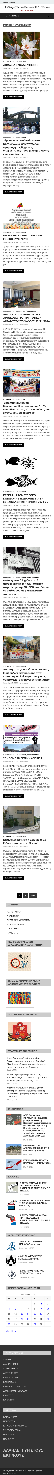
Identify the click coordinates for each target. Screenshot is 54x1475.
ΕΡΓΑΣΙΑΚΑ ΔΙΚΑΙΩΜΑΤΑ (19, 920)
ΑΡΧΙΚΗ (7, 1359)
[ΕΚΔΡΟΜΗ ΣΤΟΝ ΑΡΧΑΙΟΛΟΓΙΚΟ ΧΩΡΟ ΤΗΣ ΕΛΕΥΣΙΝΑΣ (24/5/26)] (13, 1145)
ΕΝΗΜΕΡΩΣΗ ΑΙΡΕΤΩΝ (14, 1386)
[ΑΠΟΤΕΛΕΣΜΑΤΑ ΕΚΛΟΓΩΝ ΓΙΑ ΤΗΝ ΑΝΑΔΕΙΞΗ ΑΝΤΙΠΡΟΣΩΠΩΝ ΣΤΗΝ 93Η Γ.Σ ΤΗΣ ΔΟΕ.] (12, 1215)
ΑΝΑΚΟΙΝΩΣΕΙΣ (21, 61)
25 (9, 1324)
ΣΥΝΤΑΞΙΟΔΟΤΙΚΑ (15, 924)
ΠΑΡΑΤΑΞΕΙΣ (13, 928)
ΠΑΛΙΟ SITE (12, 933)
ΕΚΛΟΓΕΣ (8, 1395)
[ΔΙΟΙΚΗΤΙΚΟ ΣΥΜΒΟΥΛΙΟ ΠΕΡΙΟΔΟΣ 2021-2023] (12, 1271)
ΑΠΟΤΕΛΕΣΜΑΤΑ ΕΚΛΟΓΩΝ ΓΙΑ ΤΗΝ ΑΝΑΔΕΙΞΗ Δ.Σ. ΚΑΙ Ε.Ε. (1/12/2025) (34, 1203)
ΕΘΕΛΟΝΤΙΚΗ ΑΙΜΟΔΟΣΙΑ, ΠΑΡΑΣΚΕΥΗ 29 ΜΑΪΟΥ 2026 (37, 1161)
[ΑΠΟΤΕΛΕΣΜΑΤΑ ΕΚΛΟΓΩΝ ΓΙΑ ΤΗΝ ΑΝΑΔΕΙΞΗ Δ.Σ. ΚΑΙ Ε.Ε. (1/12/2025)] (11, 1200)
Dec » (13, 1331)
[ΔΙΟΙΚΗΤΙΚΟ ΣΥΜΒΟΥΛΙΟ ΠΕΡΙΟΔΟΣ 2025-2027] (11, 1242)
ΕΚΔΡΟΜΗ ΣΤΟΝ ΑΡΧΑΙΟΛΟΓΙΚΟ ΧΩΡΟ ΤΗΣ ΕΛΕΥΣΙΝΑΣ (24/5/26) (36, 1148)
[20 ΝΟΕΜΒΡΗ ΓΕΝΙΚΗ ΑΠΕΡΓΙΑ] (27, 738)
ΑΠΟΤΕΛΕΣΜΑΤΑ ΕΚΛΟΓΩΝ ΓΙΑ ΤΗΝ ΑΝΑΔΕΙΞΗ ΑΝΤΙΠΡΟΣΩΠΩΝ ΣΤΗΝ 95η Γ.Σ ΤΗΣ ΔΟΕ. (35, 1187)
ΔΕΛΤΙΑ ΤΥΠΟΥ (21, 311)
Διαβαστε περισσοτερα (12, 96)
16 (41, 1314)
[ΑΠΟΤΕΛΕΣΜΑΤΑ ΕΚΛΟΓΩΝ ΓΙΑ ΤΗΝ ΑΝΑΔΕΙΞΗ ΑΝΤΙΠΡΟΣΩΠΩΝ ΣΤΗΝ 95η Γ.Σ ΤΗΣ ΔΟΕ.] (12, 1183)
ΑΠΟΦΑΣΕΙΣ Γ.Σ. (11, 1368)
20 (22, 1319)
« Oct (8, 1331)
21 (28, 1319)
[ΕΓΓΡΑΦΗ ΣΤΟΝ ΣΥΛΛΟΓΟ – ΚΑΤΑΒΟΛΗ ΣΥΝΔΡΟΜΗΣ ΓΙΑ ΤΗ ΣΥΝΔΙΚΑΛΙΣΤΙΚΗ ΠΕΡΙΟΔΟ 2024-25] (27, 472)
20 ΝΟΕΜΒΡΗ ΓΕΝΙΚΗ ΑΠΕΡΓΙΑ (22, 758)
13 (22, 1314)
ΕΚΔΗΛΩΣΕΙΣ (31, 311)
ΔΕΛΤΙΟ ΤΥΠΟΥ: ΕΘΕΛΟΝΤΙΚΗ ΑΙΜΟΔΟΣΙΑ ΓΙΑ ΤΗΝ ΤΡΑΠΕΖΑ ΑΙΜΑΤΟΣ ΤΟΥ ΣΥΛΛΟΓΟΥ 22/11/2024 (26, 318)
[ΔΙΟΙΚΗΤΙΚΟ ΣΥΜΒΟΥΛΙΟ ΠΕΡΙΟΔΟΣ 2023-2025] (11, 1256)
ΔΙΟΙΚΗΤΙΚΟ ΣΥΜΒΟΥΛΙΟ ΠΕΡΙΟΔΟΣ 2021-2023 (32, 1272)
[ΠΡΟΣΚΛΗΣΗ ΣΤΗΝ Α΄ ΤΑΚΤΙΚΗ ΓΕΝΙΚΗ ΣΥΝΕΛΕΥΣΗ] (27, 215)
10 (47, 1309)
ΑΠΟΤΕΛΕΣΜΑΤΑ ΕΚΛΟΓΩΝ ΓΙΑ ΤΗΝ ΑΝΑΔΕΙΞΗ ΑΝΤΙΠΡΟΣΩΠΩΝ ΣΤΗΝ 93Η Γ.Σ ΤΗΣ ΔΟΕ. (35, 1219)
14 (28, 1314)
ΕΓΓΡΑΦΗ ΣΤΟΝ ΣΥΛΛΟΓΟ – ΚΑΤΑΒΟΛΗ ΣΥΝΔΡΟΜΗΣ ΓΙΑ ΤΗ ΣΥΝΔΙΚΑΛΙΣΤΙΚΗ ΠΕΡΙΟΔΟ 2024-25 (25, 498)
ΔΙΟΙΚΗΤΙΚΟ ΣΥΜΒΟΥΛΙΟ (15, 1391)
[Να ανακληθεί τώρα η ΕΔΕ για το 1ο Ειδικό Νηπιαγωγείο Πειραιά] (27, 820)
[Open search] (48, 16)
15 (35, 1314)
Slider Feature (8, 61)
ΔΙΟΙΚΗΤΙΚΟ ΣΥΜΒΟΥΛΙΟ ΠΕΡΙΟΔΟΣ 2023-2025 (30, 1257)
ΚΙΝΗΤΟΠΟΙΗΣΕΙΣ (33, 577)
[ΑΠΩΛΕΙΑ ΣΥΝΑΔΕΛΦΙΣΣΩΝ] (27, 45)
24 (47, 1319)
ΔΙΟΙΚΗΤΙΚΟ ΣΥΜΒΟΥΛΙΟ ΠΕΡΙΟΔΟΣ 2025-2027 (31, 1242)
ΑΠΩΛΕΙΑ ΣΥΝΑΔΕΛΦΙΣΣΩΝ (20, 64)
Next (33, 895)
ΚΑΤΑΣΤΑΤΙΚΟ (13, 912)
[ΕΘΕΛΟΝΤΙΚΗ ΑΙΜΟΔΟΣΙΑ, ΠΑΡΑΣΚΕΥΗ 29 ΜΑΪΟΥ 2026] (13, 1160)
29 (35, 1324)
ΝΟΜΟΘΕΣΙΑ (13, 916)
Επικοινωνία (8, 1400)
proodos (25, 68)
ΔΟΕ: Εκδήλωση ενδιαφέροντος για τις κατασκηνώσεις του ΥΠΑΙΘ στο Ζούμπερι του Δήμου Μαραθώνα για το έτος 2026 (27, 1077)
